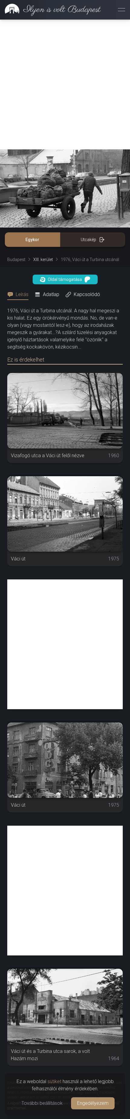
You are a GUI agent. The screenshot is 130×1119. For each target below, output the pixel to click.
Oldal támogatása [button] (65, 279)
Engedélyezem (93, 1103)
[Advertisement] (65, 84)
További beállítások (42, 1103)
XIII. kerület (43, 259)
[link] (50, 9)
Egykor (32, 239)
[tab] (19, 294)
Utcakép (88, 239)
